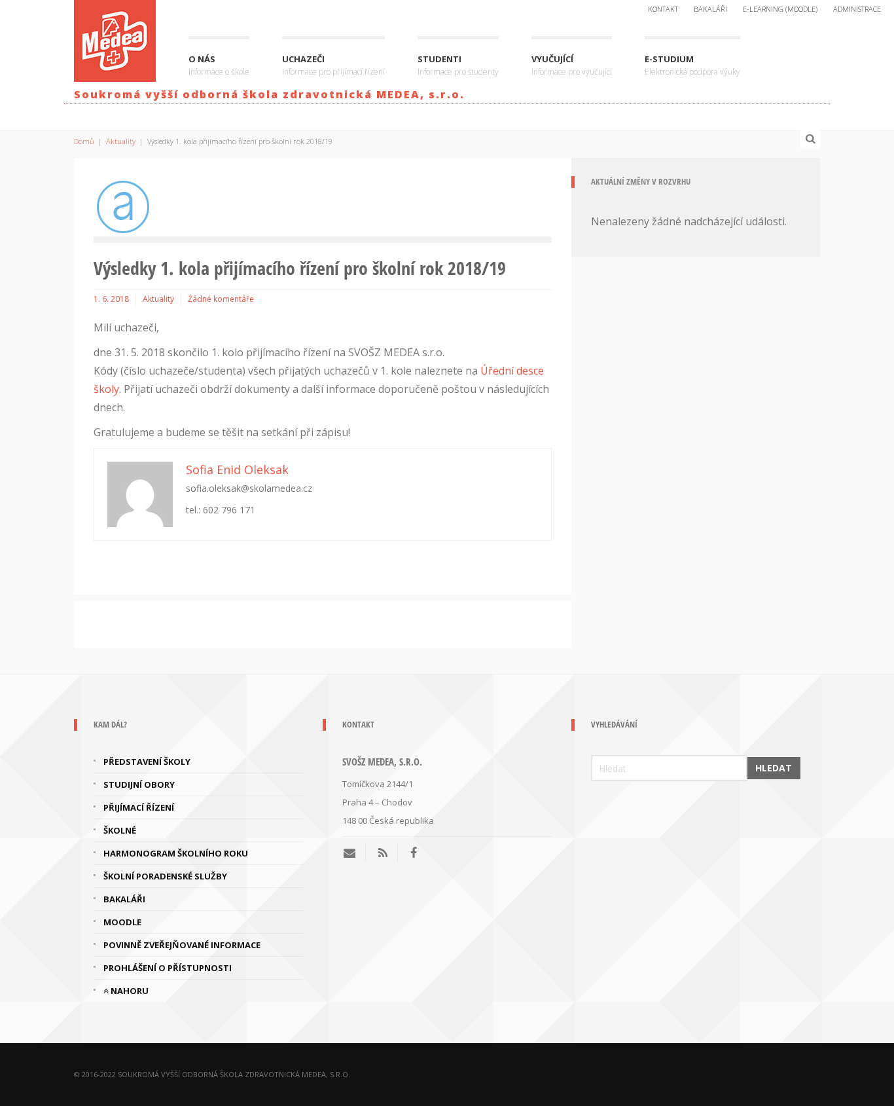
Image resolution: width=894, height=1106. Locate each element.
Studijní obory (139, 784)
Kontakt (663, 9)
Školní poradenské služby (165, 876)
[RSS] (382, 852)
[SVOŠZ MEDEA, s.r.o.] (115, 38)
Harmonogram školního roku (175, 853)
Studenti (458, 65)
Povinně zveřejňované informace (181, 945)
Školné (119, 830)
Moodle (122, 922)
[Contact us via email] (354, 852)
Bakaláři (710, 9)
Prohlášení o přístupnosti (167, 968)
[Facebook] (414, 852)
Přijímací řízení (138, 807)
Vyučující (571, 65)
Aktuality (120, 141)
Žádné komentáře (221, 298)
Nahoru (129, 991)
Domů (84, 141)
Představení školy (146, 761)
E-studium (692, 65)
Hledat (773, 768)
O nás (218, 65)
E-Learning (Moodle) (780, 9)
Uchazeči (333, 65)
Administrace (857, 9)
